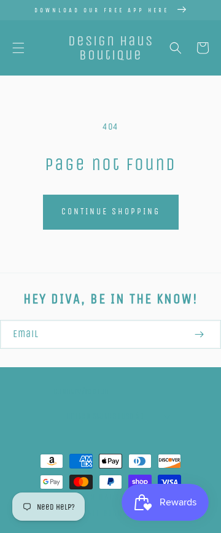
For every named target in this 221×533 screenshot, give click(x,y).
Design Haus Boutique (114, 497)
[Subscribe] (198, 334)
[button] (18, 47)
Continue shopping (110, 211)
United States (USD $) (104, 416)
